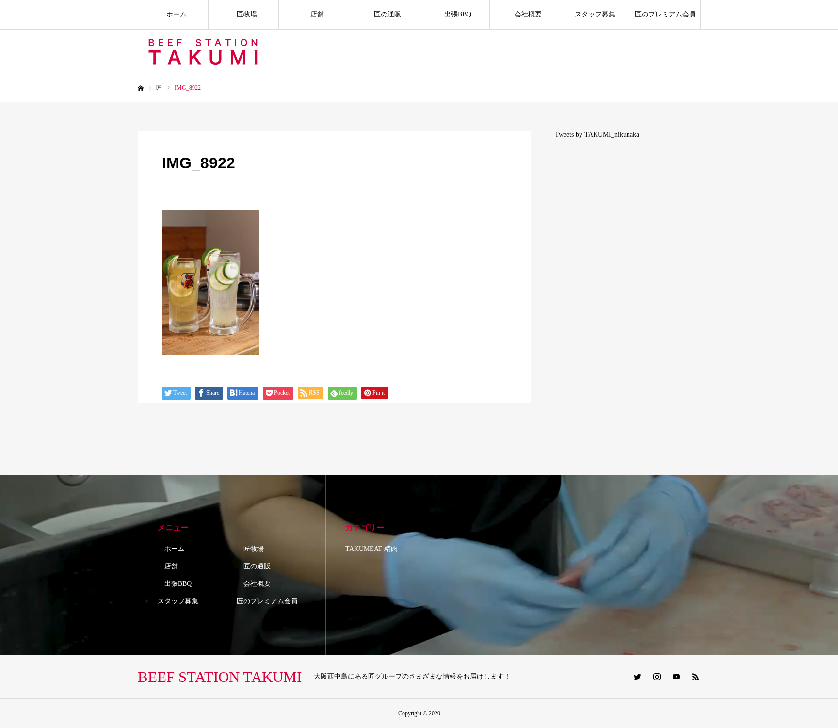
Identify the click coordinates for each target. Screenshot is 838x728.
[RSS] (695, 676)
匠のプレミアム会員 (665, 14)
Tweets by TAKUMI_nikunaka (597, 134)
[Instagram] (656, 676)
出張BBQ (454, 14)
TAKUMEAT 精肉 (371, 548)
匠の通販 (384, 14)
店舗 (314, 14)
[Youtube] (676, 676)
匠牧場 (243, 14)
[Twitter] (637, 676)
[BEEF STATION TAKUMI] (204, 51)
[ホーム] (141, 88)
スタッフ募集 (595, 14)
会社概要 (525, 14)
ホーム (173, 14)
